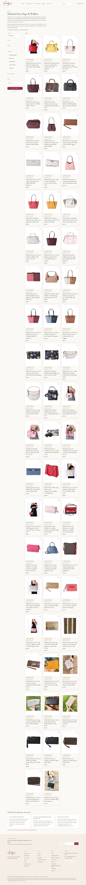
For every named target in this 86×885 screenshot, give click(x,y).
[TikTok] (74, 861)
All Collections (27, 866)
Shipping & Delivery (55, 855)
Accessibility (53, 863)
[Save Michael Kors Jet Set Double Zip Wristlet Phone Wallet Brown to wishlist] (77, 733)
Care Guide (53, 868)
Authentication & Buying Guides (55, 866)
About (39, 853)
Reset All (15, 91)
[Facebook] (66, 861)
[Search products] (73, 3)
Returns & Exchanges (55, 857)
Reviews (39, 855)
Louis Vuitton (37, 3)
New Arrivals (30, 3)
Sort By (9, 33)
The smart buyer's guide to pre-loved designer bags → (18, 29)
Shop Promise (40, 861)
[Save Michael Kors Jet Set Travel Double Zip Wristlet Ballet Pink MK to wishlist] (77, 694)
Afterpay (53, 861)
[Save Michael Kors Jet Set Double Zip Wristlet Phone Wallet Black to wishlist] (58, 733)
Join (76, 843)
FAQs (52, 853)
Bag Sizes (53, 870)
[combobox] (66, 3)
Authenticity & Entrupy (42, 859)
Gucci (25, 861)
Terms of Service (36, 876)
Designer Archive (27, 863)
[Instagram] (68, 861)
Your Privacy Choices (44, 876)
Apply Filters (15, 88)
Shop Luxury (26, 853)
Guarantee (40, 857)
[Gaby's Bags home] (7, 3)
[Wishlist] (77, 3)
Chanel (43, 3)
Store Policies (54, 859)
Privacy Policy (29, 876)
